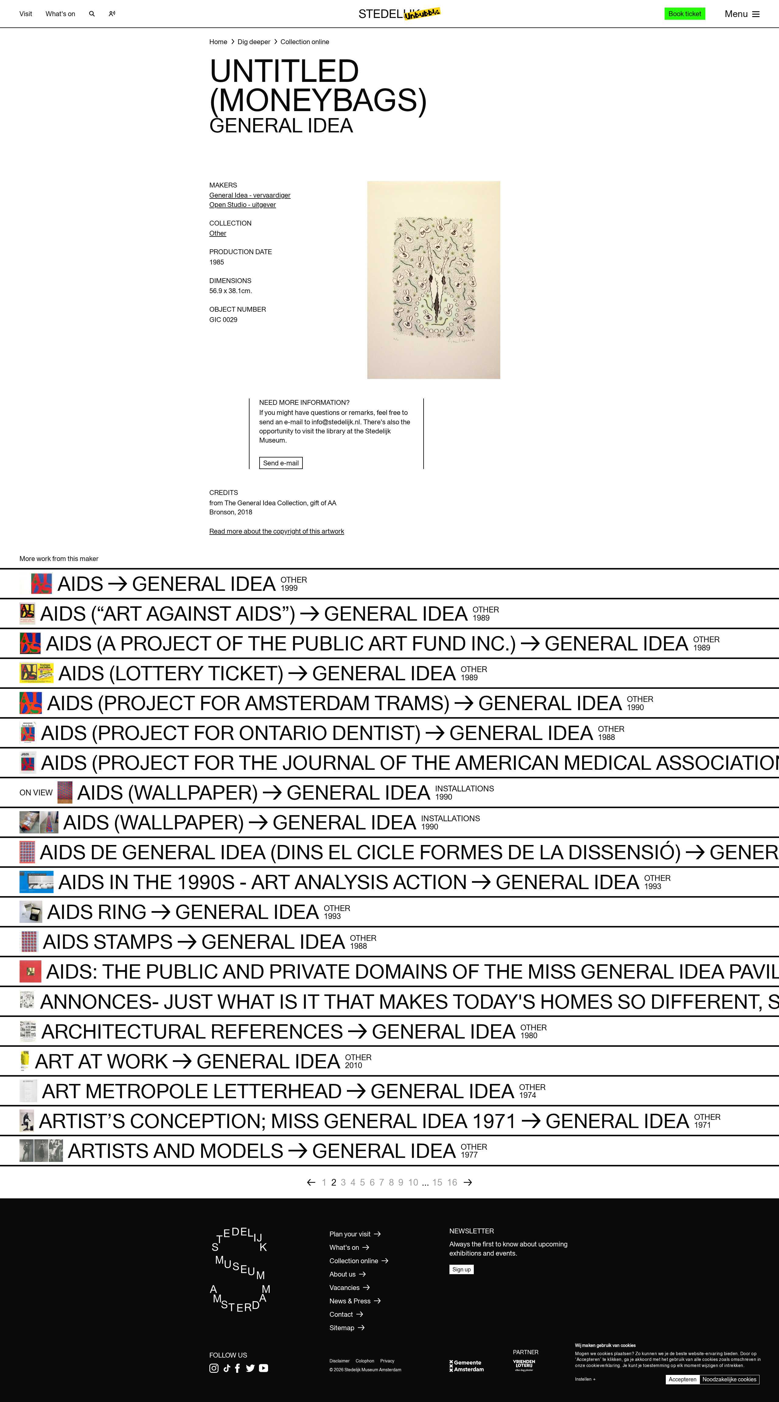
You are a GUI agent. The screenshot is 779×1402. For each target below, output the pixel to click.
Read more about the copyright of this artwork (276, 531)
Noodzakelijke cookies (729, 1379)
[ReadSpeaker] (112, 13)
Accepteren (683, 1379)
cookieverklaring (603, 1365)
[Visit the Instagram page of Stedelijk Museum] (213, 1368)
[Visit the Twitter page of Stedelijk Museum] (250, 1368)
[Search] (92, 13)
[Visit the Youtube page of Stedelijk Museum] (263, 1368)
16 (452, 1182)
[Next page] (468, 1182)
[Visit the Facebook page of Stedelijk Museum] (237, 1368)
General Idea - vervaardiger (250, 195)
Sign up (461, 1269)
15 (437, 1182)
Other (217, 233)
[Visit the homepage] (240, 1310)
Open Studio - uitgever (242, 205)
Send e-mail (281, 463)
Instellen (583, 1379)
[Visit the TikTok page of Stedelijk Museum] (227, 1368)
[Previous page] (311, 1182)
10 (413, 1182)
